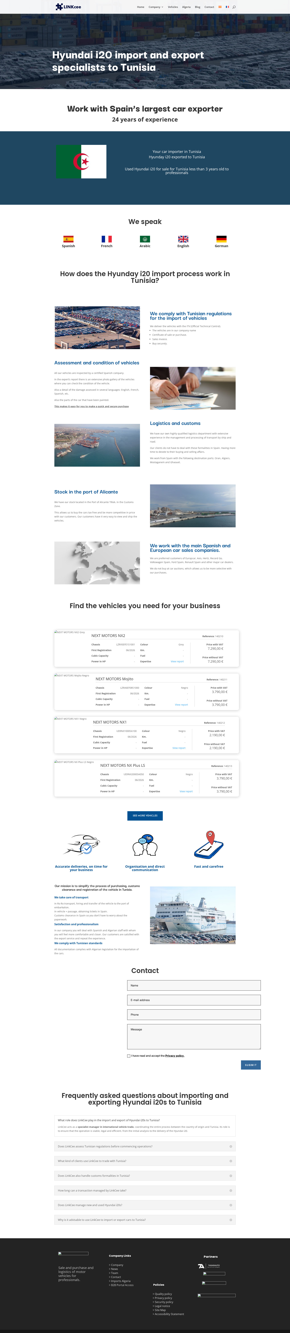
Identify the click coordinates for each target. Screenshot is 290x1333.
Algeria (186, 7)
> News (113, 1269)
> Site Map (159, 1310)
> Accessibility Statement (168, 1314)
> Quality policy (162, 1294)
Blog (197, 7)
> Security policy (163, 1302)
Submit (251, 1065)
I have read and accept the (157, 1055)
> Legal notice (161, 1306)
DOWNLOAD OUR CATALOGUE (177, 187)
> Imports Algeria (120, 1281)
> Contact (115, 1277)
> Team (113, 1273)
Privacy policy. (174, 1055)
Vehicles (173, 7)
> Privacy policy (162, 1298)
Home (140, 7)
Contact (209, 7)
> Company (116, 1265)
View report (177, 661)
